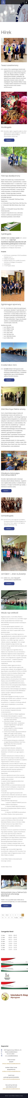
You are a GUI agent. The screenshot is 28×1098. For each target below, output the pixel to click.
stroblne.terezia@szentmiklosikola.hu (11, 1071)
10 (2, 917)
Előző (7, 915)
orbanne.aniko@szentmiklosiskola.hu (11, 1063)
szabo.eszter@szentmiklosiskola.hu (11, 1079)
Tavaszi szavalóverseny (9, 65)
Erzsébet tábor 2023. (9, 365)
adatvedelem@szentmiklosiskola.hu (11, 1088)
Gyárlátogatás (6, 234)
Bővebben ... (9, 140)
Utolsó (21, 917)
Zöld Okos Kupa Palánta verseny (13, 409)
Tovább (16, 917)
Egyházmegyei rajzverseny (11, 304)
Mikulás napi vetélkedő (9, 613)
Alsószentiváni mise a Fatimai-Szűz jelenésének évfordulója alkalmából (14, 894)
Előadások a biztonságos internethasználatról (10, 474)
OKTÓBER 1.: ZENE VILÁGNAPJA (13, 574)
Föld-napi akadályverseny (10, 176)
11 (5, 917)
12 (8, 917)
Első (3, 915)
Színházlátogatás (7, 515)
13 (11, 917)
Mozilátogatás (6, 127)
